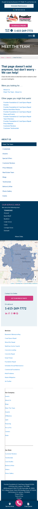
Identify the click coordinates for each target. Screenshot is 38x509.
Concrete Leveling (10, 350)
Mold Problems (9, 373)
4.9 (16, 10)
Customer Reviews (9, 126)
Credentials (6, 149)
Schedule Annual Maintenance (14, 365)
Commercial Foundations (12, 369)
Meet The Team (8, 144)
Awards (5, 153)
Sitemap (19, 498)
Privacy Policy (19, 494)
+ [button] (35, 277)
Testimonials (7, 182)
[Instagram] (12, 313)
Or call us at (9, 304)
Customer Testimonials (11, 128)
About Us (6, 89)
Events (5, 196)
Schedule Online (19, 25)
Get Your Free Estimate (19, 298)
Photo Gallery (7, 191)
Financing (8, 423)
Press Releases (7, 168)
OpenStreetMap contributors (31, 283)
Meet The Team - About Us (12, 92)
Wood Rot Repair (10, 342)
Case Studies (9, 461)
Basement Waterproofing (12, 334)
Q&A (6, 420)
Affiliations (8, 416)
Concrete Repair (10, 354)
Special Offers (7, 158)
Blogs (4, 177)
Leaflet (12, 283)
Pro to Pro (8, 427)
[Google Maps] (17, 313)
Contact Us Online (11, 293)
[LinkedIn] (6, 313)
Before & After (7, 186)
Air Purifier (8, 381)
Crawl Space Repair (11, 338)
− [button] (35, 280)
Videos (7, 469)
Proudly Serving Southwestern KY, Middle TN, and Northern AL (19, 2)
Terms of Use (19, 496)
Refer (7, 435)
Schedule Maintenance (19, 6)
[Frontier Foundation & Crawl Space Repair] (19, 503)
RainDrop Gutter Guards (12, 346)
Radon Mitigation (10, 377)
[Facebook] (9, 313)
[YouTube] (14, 313)
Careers (7, 431)
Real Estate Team (8, 172)
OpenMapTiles (19, 283)
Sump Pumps (9, 358)
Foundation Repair (10, 362)
